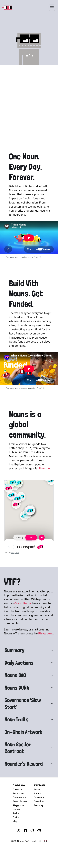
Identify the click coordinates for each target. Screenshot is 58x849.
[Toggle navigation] (52, 8)
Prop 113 (37, 257)
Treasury (38, 805)
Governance (19, 797)
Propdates (18, 793)
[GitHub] (32, 830)
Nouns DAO (15, 675)
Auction (38, 793)
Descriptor (39, 801)
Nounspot (45, 468)
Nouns (16, 809)
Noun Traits (16, 719)
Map (15, 821)
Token (37, 789)
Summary (14, 650)
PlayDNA (15, 553)
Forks (16, 817)
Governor (39, 797)
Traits (16, 813)
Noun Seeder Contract (18, 748)
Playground (45, 633)
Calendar (18, 789)
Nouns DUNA (17, 687)
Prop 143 (40, 388)
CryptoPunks (22, 603)
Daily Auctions (19, 662)
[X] (18, 830)
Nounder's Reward (24, 763)
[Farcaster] (25, 830)
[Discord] (39, 830)
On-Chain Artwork (23, 732)
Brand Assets (20, 801)
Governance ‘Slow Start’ (23, 703)
